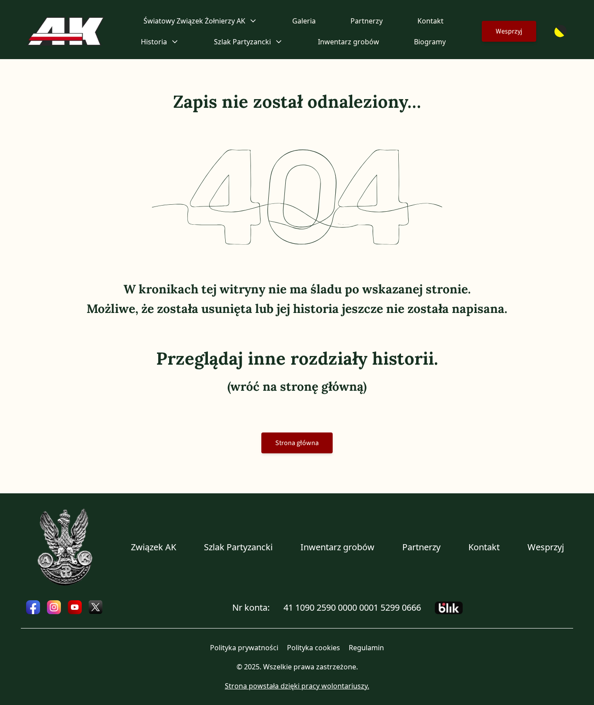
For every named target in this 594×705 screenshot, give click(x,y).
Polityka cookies (313, 647)
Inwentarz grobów (348, 42)
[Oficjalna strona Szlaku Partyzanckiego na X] (96, 607)
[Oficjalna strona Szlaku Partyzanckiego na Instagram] (54, 607)
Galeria (304, 21)
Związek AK (153, 547)
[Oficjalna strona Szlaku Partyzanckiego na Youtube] (75, 607)
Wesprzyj (509, 31)
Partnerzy (366, 21)
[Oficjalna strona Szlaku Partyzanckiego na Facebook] (33, 607)
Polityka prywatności (244, 647)
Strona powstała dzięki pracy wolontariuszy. (297, 686)
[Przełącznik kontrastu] (560, 31)
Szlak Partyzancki (238, 547)
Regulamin (366, 647)
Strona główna (297, 443)
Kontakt (430, 21)
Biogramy (430, 42)
